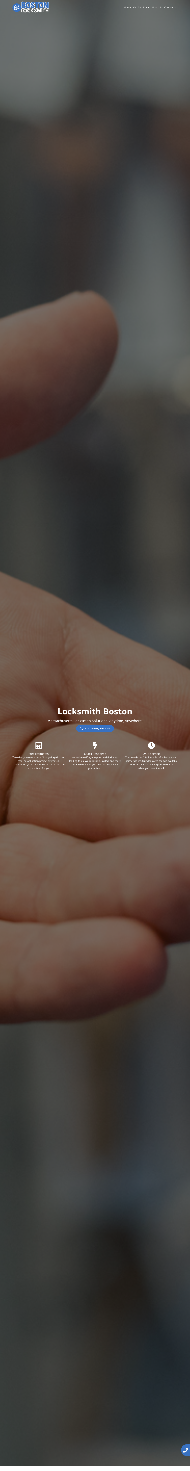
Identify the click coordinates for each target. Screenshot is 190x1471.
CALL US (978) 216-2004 (96, 728)
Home (127, 7)
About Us (157, 7)
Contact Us (170, 7)
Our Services (140, 7)
